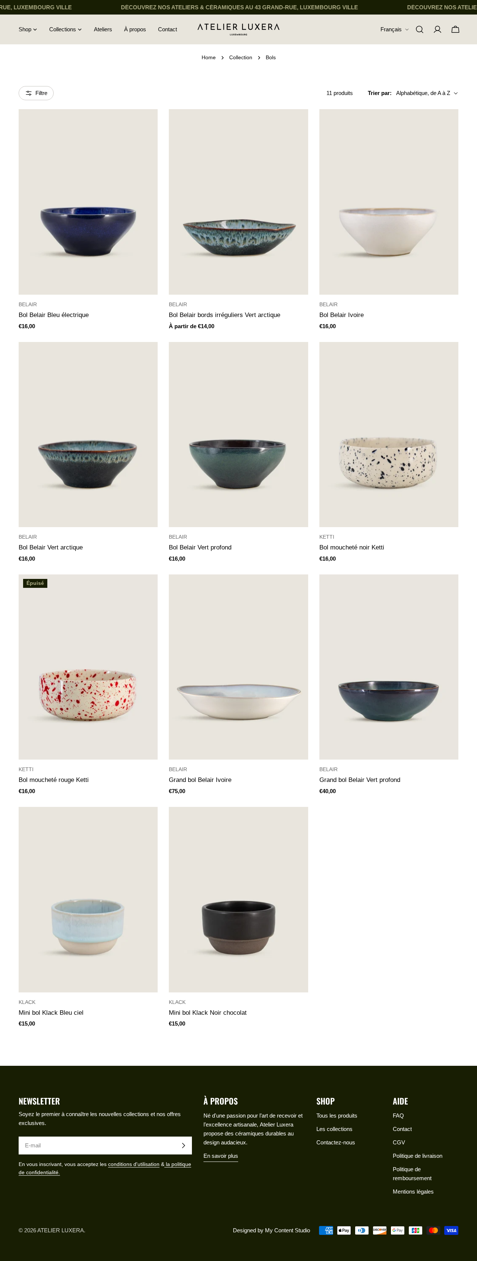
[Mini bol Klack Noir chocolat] (238, 899)
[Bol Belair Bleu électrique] (88, 202)
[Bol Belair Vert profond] (238, 434)
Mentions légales (413, 1191)
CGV (399, 1142)
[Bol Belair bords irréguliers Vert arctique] (238, 202)
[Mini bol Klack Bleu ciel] (88, 899)
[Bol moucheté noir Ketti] (388, 434)
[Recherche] (419, 29)
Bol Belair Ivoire (341, 314)
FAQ (398, 1115)
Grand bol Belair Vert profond (359, 779)
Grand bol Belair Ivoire (200, 779)
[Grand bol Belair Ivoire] (238, 667)
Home (209, 57)
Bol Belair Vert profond (200, 547)
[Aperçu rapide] (147, 125)
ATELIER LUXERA (60, 1230)
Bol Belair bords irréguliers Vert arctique (224, 314)
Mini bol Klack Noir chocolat (208, 1012)
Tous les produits (336, 1115)
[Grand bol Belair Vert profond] (388, 667)
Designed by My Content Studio (271, 1230)
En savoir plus (220, 1156)
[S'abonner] (183, 1145)
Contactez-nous (335, 1142)
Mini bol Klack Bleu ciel (51, 1012)
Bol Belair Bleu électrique (54, 314)
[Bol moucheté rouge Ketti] (88, 667)
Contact (402, 1129)
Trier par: (380, 93)
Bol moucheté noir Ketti (351, 547)
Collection (240, 57)
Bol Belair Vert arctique (51, 547)
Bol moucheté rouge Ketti (54, 779)
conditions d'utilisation (133, 1164)
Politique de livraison (417, 1156)
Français (391, 29)
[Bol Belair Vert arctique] (88, 434)
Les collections (334, 1129)
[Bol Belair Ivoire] (388, 202)
